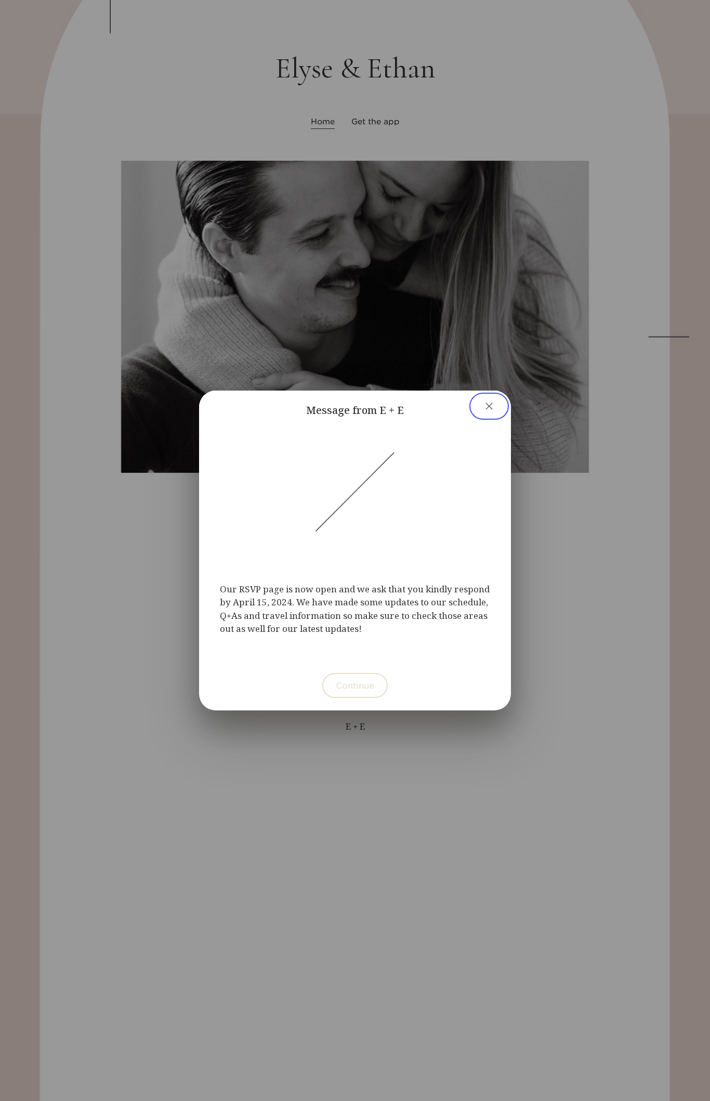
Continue (355, 685)
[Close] (489, 406)
